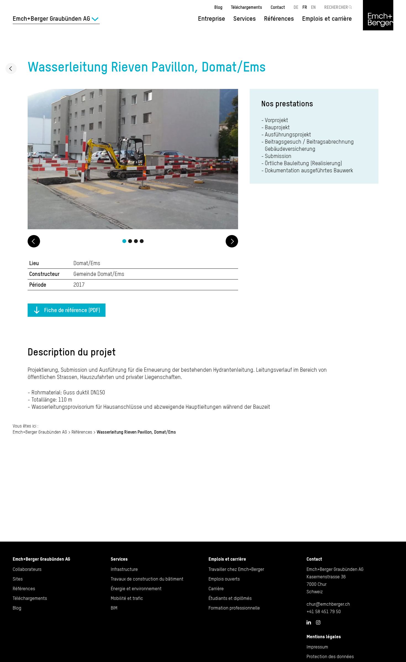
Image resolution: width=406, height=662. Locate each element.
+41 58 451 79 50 (324, 611)
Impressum (317, 647)
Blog (218, 7)
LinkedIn (309, 622)
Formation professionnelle (234, 608)
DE (296, 7)
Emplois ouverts (224, 579)
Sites (18, 579)
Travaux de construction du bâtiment (147, 579)
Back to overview (11, 68)
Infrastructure (124, 569)
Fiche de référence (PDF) (72, 310)
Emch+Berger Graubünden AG (40, 431)
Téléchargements (246, 7)
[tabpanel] (133, 160)
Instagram (318, 622)
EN (313, 7)
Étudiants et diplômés (230, 598)
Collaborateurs (27, 569)
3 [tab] (136, 241)
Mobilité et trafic (127, 598)
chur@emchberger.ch (328, 604)
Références (279, 18)
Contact (278, 7)
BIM (114, 608)
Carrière (216, 588)
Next (232, 241)
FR (304, 7)
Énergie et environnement (136, 588)
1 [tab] (124, 241)
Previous (34, 241)
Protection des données (330, 656)
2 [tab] (130, 241)
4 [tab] (142, 241)
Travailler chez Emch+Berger (236, 569)
